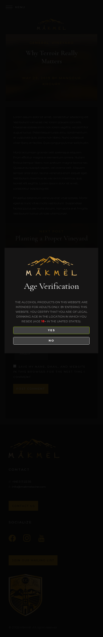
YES (51, 330)
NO (51, 340)
